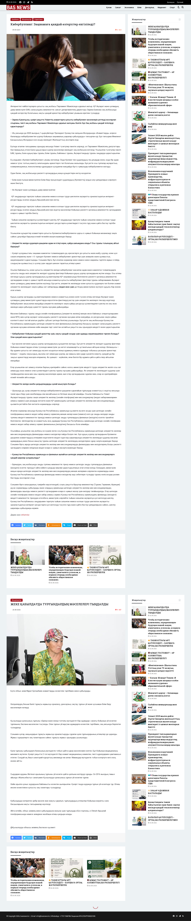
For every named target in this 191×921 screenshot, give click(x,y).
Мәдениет (162, 7)
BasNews (15, 19)
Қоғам (108, 7)
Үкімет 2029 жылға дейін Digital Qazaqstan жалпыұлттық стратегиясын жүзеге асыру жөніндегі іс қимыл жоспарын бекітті (164, 141)
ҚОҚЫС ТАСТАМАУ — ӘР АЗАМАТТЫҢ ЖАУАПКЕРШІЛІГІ (161, 75)
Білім (139, 7)
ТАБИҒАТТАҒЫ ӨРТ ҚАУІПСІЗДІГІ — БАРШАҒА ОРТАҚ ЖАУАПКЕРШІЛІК (104, 570)
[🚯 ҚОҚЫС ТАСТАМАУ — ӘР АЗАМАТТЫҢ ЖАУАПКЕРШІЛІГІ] (139, 76)
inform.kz (25, 515)
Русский (180, 2)
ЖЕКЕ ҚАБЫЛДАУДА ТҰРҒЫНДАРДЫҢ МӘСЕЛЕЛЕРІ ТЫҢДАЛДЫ (26, 570)
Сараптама (38, 19)
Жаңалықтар (26, 19)
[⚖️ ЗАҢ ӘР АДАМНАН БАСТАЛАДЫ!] (139, 213)
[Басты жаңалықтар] (18, 7)
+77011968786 (65, 916)
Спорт (172, 7)
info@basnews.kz (43, 916)
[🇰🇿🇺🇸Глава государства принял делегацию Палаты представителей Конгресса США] (139, 198)
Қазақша (170, 2)
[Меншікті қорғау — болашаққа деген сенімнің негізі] (139, 116)
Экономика (129, 7)
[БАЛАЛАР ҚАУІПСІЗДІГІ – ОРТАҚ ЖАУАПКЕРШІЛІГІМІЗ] (139, 240)
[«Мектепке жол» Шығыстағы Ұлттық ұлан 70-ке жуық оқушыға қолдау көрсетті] (139, 88)
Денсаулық (149, 7)
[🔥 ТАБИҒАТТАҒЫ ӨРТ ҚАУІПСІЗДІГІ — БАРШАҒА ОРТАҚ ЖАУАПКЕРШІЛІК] (104, 555)
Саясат (118, 7)
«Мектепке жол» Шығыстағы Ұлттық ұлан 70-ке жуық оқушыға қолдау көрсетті (162, 87)
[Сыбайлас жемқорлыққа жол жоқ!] (139, 127)
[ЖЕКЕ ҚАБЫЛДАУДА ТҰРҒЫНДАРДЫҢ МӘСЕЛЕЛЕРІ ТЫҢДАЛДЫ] (28, 555)
